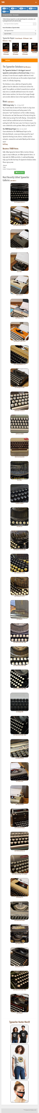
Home (4, 60)
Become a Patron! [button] (20, 172)
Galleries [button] (23, 8)
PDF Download (6, 54)
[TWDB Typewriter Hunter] (19, 1034)
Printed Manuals (18, 38)
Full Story (5, 144)
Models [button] (14, 8)
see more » (13, 181)
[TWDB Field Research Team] (19, 1091)
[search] (19, 30)
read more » (11, 102)
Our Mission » (27, 67)
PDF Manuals (26, 38)
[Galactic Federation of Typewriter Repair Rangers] (19, 1061)
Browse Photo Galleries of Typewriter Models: (11, 27)
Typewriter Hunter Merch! (19, 1022)
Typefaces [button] (32, 8)
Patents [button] (6, 11)
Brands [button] (5, 8)
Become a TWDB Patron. (11, 149)
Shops (10, 41)
